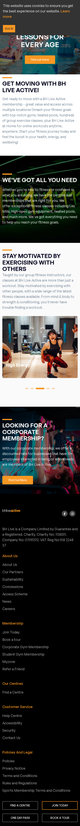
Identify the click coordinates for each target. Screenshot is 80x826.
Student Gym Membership (23, 654)
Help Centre (12, 715)
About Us (9, 564)
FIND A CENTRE (20, 805)
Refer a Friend (13, 669)
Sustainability (12, 579)
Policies (8, 761)
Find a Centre (12, 692)
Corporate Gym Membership (25, 647)
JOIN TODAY (60, 805)
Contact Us (11, 738)
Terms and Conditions (19, 776)
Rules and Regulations (19, 783)
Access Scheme (15, 594)
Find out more (40, 59)
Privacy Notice (13, 768)
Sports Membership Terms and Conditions (36, 790)
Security (9, 730)
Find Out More (18, 480)
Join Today (11, 632)
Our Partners (12, 572)
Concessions (12, 586)
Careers (8, 609)
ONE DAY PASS (20, 817)
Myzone (8, 661)
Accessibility (12, 723)
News (6, 601)
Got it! (9, 28)
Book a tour (11, 639)
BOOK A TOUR (59, 817)
